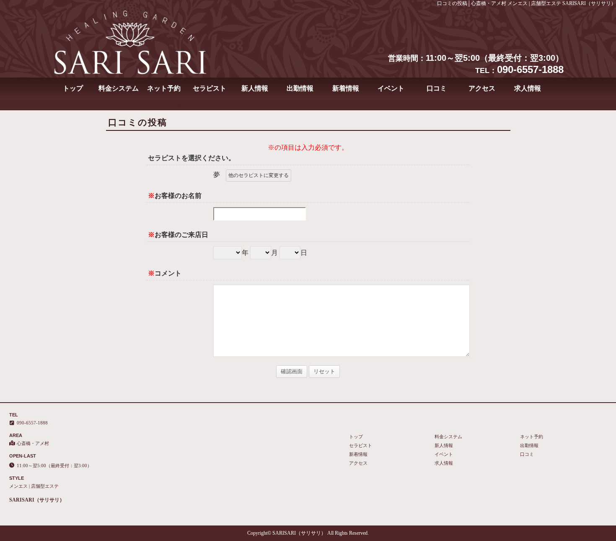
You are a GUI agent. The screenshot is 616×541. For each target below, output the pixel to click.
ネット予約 (164, 88)
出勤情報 (300, 88)
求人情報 (527, 88)
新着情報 (345, 88)
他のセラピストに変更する (258, 175)
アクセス (481, 88)
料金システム (118, 88)
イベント (391, 88)
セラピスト (209, 88)
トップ (73, 88)
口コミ (437, 88)
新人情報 (254, 88)
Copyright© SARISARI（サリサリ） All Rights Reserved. (308, 533)
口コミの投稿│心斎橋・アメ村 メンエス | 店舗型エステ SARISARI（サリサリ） (526, 3)
